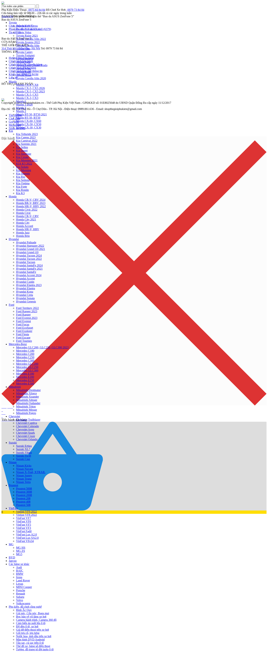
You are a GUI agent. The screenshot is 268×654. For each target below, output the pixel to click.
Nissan (13, 462)
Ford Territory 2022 (27, 308)
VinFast (13, 508)
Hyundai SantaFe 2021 (29, 268)
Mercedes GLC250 (27, 367)
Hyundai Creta (24, 294)
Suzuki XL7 (23, 449)
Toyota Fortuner (25, 55)
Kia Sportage (23, 153)
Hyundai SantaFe (26, 271)
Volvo (19, 600)
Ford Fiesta (22, 334)
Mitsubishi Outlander (28, 403)
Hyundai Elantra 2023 (29, 285)
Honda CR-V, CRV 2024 (30, 199)
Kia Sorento (23, 173)
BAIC (19, 570)
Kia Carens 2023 (26, 137)
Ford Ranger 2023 (26, 311)
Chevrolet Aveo (25, 429)
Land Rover (23, 580)
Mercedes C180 (25, 350)
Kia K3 (20, 193)
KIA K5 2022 (24, 163)
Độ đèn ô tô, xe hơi (27, 626)
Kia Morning (23, 170)
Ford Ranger (23, 314)
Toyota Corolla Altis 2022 (31, 38)
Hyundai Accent (25, 278)
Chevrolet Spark (25, 432)
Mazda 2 (21, 111)
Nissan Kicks (23, 465)
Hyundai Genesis (26, 301)
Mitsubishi (15, 386)
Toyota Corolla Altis (27, 45)
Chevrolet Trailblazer (28, 419)
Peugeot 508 (23, 504)
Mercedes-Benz (18, 344)
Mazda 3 (21, 107)
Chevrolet (14, 416)
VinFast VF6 (23, 521)
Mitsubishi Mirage (26, 409)
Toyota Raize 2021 (27, 35)
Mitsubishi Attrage (26, 399)
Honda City (23, 222)
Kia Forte (21, 186)
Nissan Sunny (24, 475)
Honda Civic (23, 212)
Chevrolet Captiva (26, 422)
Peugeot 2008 (24, 495)
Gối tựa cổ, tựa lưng (27, 632)
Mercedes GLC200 (27, 363)
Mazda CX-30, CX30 (28, 127)
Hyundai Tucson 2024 (29, 255)
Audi (19, 567)
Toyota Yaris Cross (27, 25)
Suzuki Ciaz (23, 459)
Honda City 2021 (26, 219)
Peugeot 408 (23, 501)
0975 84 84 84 (36, 9)
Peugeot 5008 (24, 488)
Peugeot (13, 485)
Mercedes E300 (25, 383)
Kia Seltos (22, 147)
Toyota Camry (24, 52)
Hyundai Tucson (25, 262)
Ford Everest (23, 321)
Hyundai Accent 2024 (28, 275)
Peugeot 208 (23, 498)
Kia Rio (20, 176)
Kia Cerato (22, 157)
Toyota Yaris (23, 61)
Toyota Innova (24, 58)
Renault (20, 593)
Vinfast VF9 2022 (26, 511)
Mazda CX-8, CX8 (27, 84)
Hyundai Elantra (25, 288)
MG (11, 544)
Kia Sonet (22, 150)
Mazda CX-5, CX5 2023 (30, 91)
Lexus (19, 583)
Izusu (19, 577)
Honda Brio (23, 235)
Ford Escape (23, 337)
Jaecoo (13, 560)
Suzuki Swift (23, 455)
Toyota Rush (23, 71)
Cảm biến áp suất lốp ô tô (30, 623)
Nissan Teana (24, 478)
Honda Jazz (23, 232)
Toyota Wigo (23, 68)
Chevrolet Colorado (27, 426)
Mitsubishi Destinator (28, 390)
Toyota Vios (23, 48)
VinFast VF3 (23, 527)
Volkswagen (23, 603)
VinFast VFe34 (25, 541)
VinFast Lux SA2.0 (27, 537)
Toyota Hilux (23, 75)
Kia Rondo (22, 189)
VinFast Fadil (24, 531)
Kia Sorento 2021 (26, 143)
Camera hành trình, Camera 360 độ (36, 619)
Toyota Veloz (23, 32)
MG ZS (20, 550)
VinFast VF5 (23, 524)
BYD (12, 557)
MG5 (19, 554)
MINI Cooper (24, 587)
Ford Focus (22, 324)
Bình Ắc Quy (24, 610)
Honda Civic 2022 (26, 209)
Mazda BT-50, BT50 (28, 117)
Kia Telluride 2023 (27, 134)
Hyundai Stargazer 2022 (30, 245)
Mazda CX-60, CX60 (28, 121)
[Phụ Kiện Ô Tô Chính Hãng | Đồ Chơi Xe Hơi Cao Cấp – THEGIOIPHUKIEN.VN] (134, 2)
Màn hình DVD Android (30, 639)
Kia (11, 130)
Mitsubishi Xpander (27, 396)
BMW (19, 573)
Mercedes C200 (25, 354)
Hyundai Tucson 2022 (29, 258)
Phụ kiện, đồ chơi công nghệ (25, 606)
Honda (13, 196)
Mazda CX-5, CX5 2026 (30, 88)
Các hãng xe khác (19, 564)
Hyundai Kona (24, 291)
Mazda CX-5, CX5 (27, 94)
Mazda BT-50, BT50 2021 (31, 114)
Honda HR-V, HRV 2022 (31, 206)
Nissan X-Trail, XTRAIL (30, 472)
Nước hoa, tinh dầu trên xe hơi (33, 636)
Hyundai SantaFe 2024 (29, 265)
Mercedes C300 (25, 360)
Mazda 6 (21, 101)
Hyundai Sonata (25, 298)
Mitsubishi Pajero (26, 413)
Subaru (20, 596)
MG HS (20, 547)
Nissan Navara (24, 468)
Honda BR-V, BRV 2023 (30, 203)
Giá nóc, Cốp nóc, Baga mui (32, 613)
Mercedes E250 (25, 380)
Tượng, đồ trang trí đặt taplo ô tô (35, 649)
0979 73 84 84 (75, 9)
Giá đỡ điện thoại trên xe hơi (32, 629)
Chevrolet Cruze (25, 436)
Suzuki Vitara (24, 452)
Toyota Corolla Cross (28, 29)
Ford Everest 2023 (26, 317)
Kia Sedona (23, 180)
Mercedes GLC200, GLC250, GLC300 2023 (42, 347)
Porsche (20, 590)
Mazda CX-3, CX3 (27, 98)
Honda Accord (24, 226)
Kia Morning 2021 (27, 160)
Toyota (13, 22)
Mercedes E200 (25, 377)
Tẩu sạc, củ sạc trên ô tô (30, 642)
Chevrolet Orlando (27, 439)
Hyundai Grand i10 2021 (30, 249)
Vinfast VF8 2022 (26, 514)
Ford (11, 304)
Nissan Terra (23, 482)
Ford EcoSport (24, 327)
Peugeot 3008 (24, 491)
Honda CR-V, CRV (27, 216)
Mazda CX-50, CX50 (28, 124)
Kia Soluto (22, 166)
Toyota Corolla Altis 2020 (31, 78)
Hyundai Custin (25, 281)
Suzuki (13, 442)
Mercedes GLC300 (27, 370)
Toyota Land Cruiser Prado (31, 65)
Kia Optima (23, 183)
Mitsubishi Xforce (26, 393)
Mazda (13, 81)
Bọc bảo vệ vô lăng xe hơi (31, 616)
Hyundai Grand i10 (27, 252)
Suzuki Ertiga (24, 445)
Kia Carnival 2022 (26, 140)
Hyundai (14, 239)
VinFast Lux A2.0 (26, 534)
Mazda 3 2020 (24, 104)
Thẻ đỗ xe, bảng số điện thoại (33, 646)
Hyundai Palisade (26, 242)
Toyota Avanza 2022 (28, 42)
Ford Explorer (24, 331)
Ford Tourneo (24, 340)
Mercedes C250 (25, 357)
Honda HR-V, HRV (27, 229)
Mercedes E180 (25, 373)
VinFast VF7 (23, 518)
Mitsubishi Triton (26, 406)
